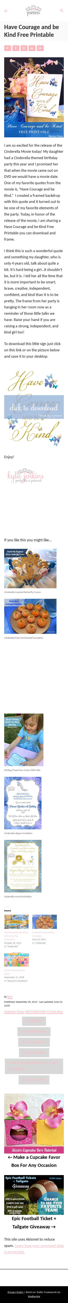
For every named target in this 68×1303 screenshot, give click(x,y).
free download (34, 1042)
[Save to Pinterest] (7, 48)
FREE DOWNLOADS (35, 1012)
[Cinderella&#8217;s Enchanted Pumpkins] (44, 928)
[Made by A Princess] (33, 10)
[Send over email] (40, 48)
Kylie (10, 997)
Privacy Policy (16, 1292)
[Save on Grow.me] (48, 48)
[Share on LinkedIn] (32, 48)
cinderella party (34, 1032)
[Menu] (6, 10)
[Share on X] (24, 48)
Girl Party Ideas (55, 1012)
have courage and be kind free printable (33, 1066)
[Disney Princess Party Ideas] (16, 966)
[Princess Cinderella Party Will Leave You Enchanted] (16, 928)
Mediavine (34, 1296)
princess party (34, 1080)
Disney (20, 1012)
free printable (34, 1053)
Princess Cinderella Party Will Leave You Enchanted (16, 936)
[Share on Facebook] (15, 48)
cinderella (34, 1021)
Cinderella (9, 1012)
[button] (34, 97)
